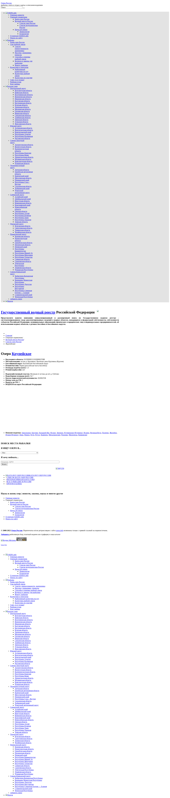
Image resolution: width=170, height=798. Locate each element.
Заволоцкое (26, 433)
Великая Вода (95, 433)
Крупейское (21, 354)
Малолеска (73, 435)
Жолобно (113, 433)
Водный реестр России (15, 340)
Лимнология (20, 513)
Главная (9, 335)
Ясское (53, 433)
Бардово (35, 433)
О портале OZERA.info (15, 517)
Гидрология (19, 515)
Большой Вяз (44, 433)
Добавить (5, 534)
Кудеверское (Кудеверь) (73, 433)
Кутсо (37, 435)
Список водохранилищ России (27, 508)
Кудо (32, 435)
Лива (21, 435)
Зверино (60, 433)
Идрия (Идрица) (12, 435)
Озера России (6, 3)
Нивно (27, 435)
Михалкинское (54, 435)
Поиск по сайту (12, 519)
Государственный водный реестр (28, 312)
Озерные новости (12, 498)
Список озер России (14, 342)
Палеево (105, 433)
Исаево (86, 433)
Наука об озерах (16, 511)
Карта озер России (17, 502)
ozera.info (59, 530)
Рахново (64, 435)
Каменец (44, 435)
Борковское (82, 435)
